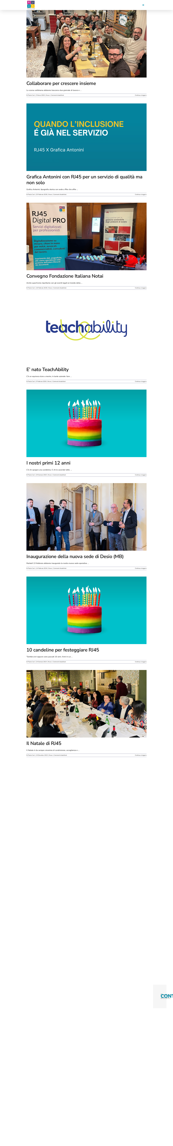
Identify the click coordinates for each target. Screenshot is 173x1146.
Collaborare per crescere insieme (61, 83)
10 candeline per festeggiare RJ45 (62, 650)
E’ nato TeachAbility (47, 369)
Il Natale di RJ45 (43, 743)
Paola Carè (31, 95)
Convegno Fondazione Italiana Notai (64, 276)
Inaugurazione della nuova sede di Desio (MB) (75, 556)
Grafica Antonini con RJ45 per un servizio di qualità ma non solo (84, 179)
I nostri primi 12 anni (48, 463)
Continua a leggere (141, 95)
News (47, 95)
